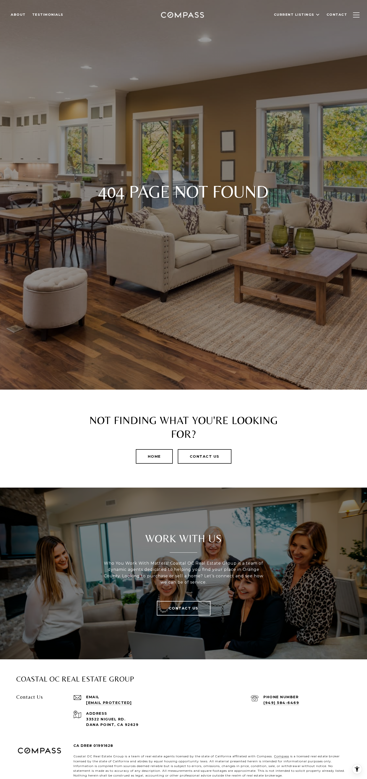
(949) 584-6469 (281, 702)
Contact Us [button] (204, 456)
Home (154, 456)
